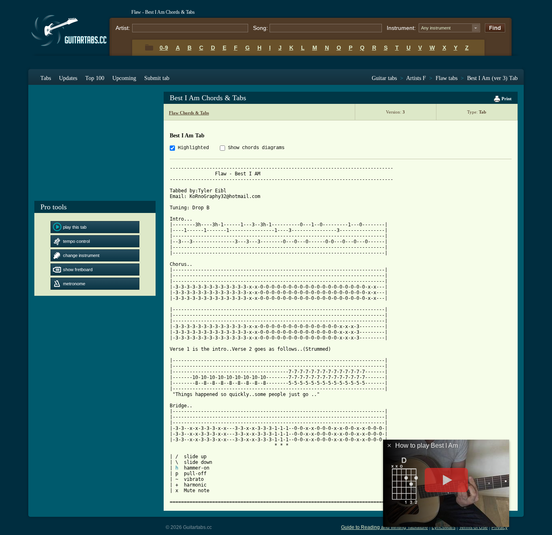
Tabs (45, 78)
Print (506, 98)
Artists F (416, 78)
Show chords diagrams (256, 148)
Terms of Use (473, 527)
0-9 (164, 47)
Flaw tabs (446, 78)
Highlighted (193, 148)
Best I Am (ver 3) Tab (492, 78)
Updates (68, 78)
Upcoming (124, 78)
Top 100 (94, 78)
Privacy (499, 527)
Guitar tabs (384, 78)
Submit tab (156, 78)
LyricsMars (443, 527)
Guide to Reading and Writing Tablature (384, 527)
